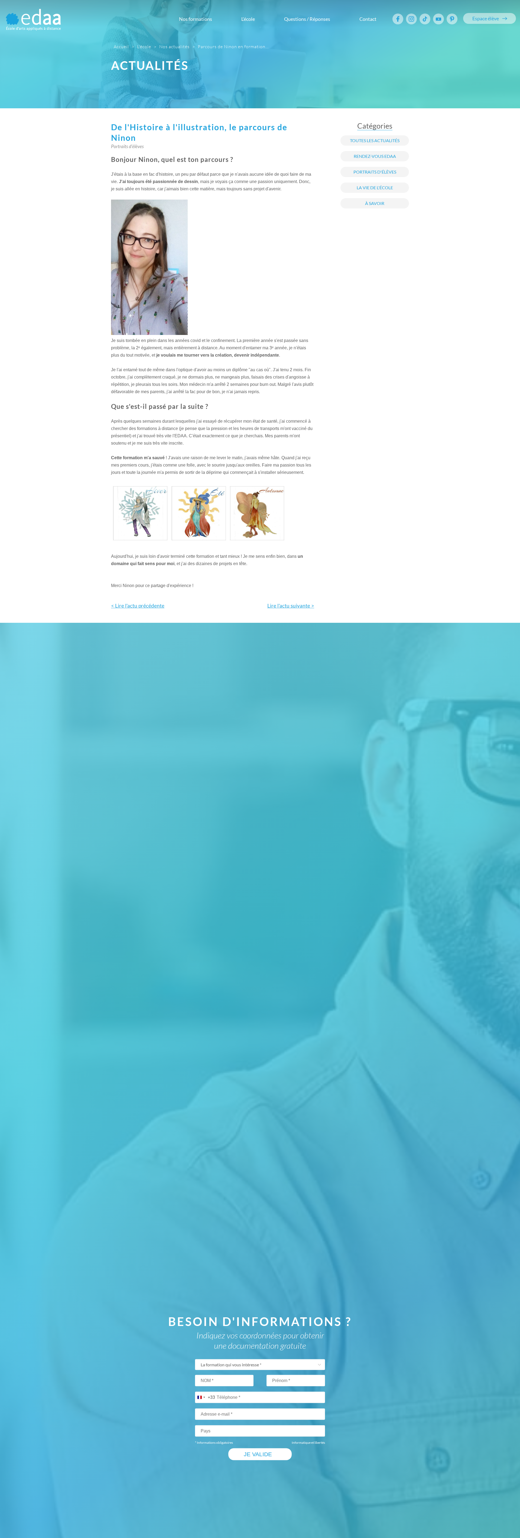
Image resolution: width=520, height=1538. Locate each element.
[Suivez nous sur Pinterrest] (452, 19)
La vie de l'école (375, 187)
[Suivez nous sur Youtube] (438, 19)
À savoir (374, 203)
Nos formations (195, 19)
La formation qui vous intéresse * (231, 1364)
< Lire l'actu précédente (137, 606)
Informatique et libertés (308, 1442)
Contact (367, 19)
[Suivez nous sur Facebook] (397, 19)
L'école (248, 19)
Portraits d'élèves (374, 172)
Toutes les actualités (374, 140)
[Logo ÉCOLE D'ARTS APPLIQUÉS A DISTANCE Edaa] (33, 16)
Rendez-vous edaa (375, 156)
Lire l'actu (290, 606)
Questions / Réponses (307, 19)
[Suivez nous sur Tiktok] (425, 19)
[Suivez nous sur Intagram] (411, 19)
